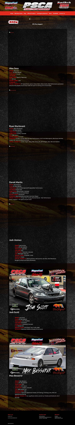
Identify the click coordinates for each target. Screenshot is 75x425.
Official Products (31, 13)
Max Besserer (16, 375)
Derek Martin (15, 182)
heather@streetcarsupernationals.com (45, 417)
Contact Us (62, 13)
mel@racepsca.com (58, 417)
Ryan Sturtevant (17, 126)
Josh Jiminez (15, 240)
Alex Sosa (14, 68)
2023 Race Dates (18, 13)
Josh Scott (14, 312)
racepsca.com (10, 416)
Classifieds (55, 13)
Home (11, 13)
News (50, 13)
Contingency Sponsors (42, 13)
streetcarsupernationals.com (12, 417)
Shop (25, 13)
